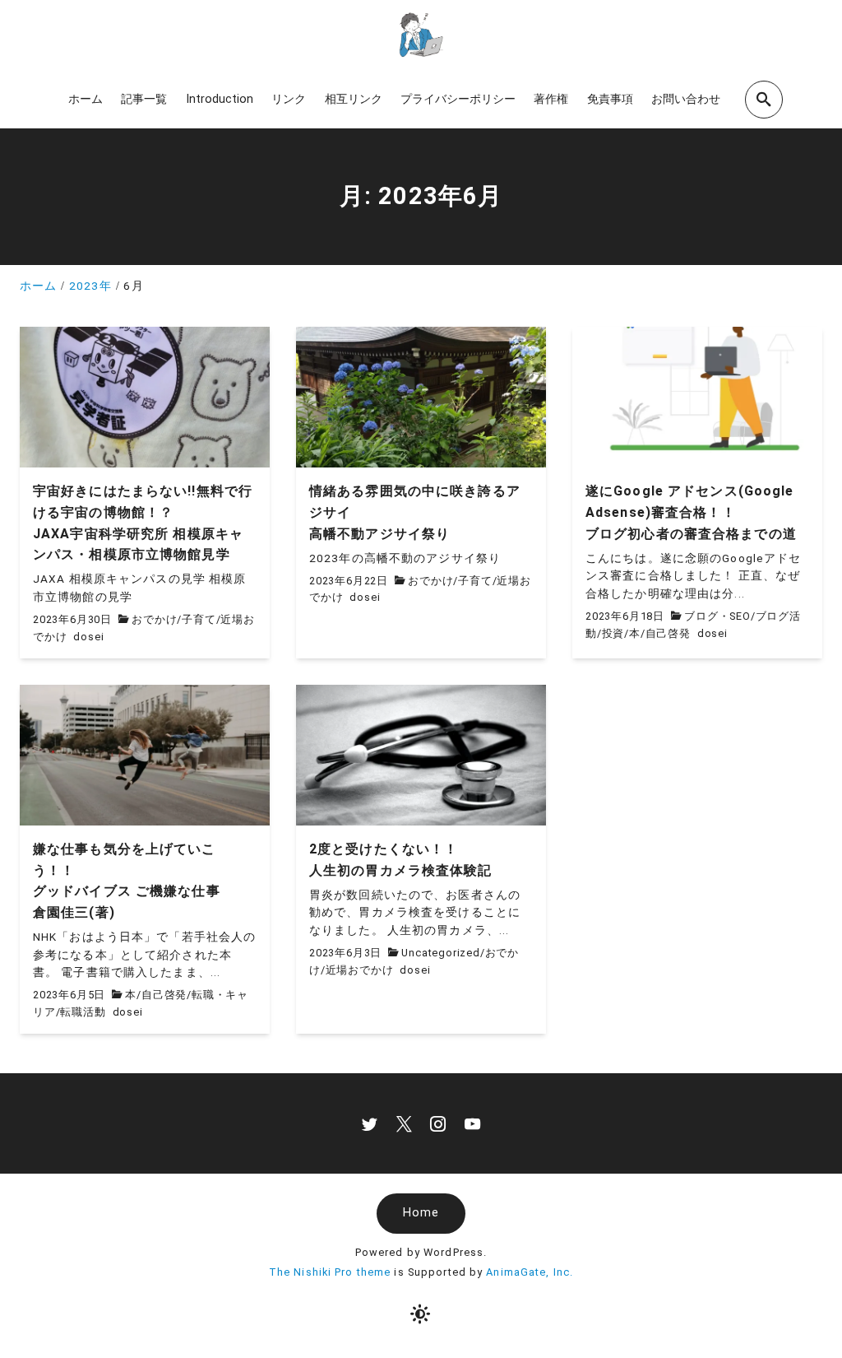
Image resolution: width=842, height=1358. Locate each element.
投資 (613, 633)
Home (421, 1213)
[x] (404, 1124)
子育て (198, 619)
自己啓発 (668, 633)
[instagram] (438, 1124)
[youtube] (472, 1124)
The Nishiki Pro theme (330, 1272)
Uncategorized (440, 952)
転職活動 (82, 1012)
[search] (764, 99)
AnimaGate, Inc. (529, 1272)
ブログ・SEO (717, 616)
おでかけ (154, 619)
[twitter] (369, 1124)
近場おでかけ (360, 970)
